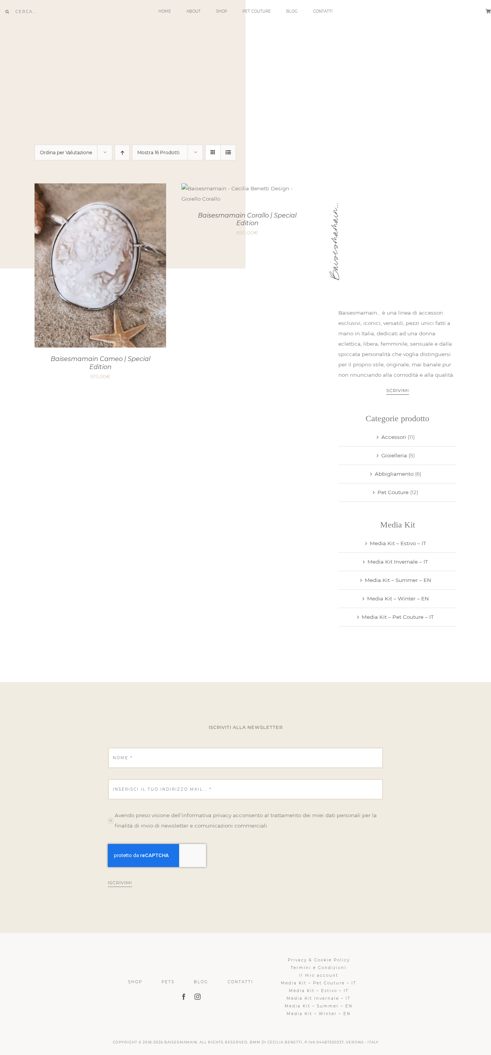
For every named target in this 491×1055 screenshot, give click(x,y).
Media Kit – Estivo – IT (398, 543)
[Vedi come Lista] (228, 152)
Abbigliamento (394, 474)
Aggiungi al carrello (81, 266)
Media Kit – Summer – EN (398, 580)
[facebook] (184, 997)
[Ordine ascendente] (122, 152)
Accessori (393, 437)
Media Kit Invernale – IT (397, 562)
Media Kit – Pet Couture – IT (398, 617)
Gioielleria (394, 455)
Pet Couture (393, 492)
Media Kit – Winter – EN (398, 598)
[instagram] (197, 997)
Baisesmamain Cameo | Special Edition (100, 363)
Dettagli (140, 266)
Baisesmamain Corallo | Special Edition (247, 219)
